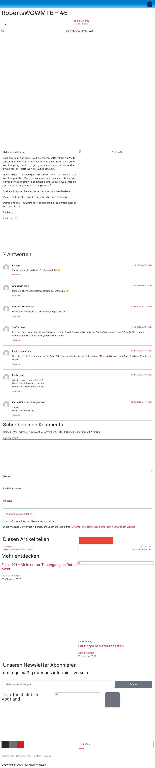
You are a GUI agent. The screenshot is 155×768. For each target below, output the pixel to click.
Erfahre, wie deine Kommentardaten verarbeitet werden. (104, 526)
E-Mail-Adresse (13, 488)
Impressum (8, 755)
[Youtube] (20, 744)
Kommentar (10, 438)
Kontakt (37, 755)
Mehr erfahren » (11, 575)
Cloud (47, 755)
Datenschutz (23, 755)
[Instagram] (5, 744)
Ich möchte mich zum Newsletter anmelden (30, 521)
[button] (149, 4)
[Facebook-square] (13, 744)
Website (7, 500)
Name (7, 476)
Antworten (16, 275)
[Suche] (81, 749)
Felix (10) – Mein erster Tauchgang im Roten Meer (39, 567)
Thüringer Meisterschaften (101, 646)
